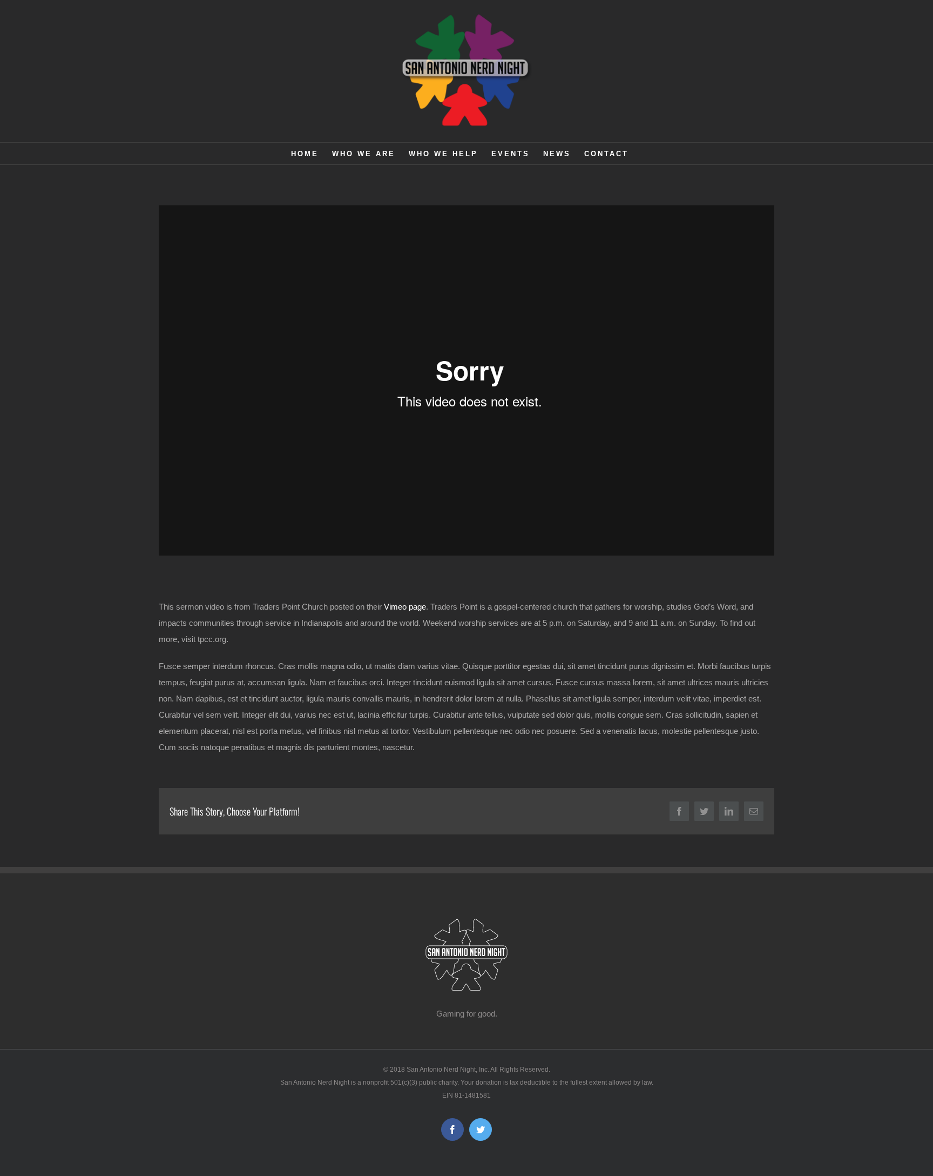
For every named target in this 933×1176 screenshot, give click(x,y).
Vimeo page (405, 606)
